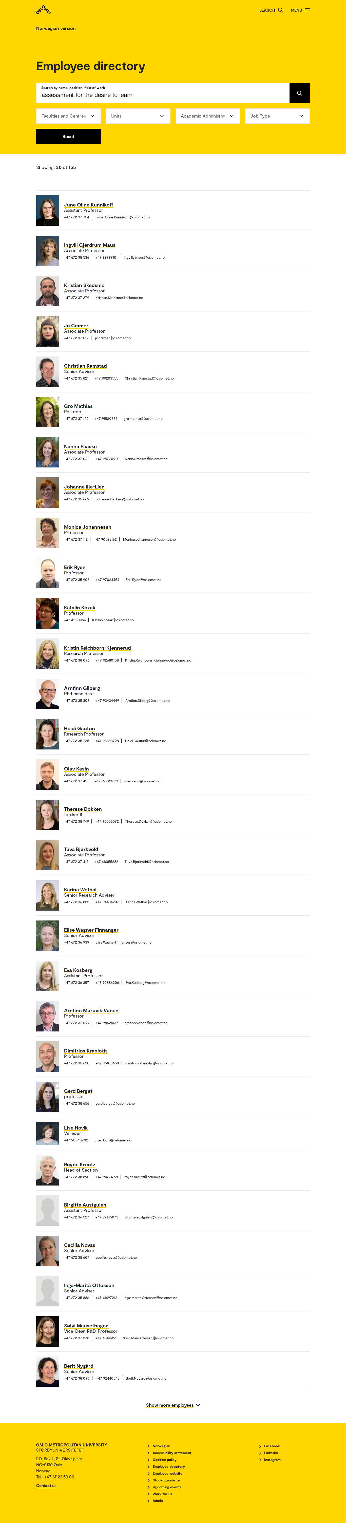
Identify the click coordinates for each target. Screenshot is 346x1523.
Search (267, 10)
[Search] (280, 10)
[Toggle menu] (307, 10)
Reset (68, 136)
